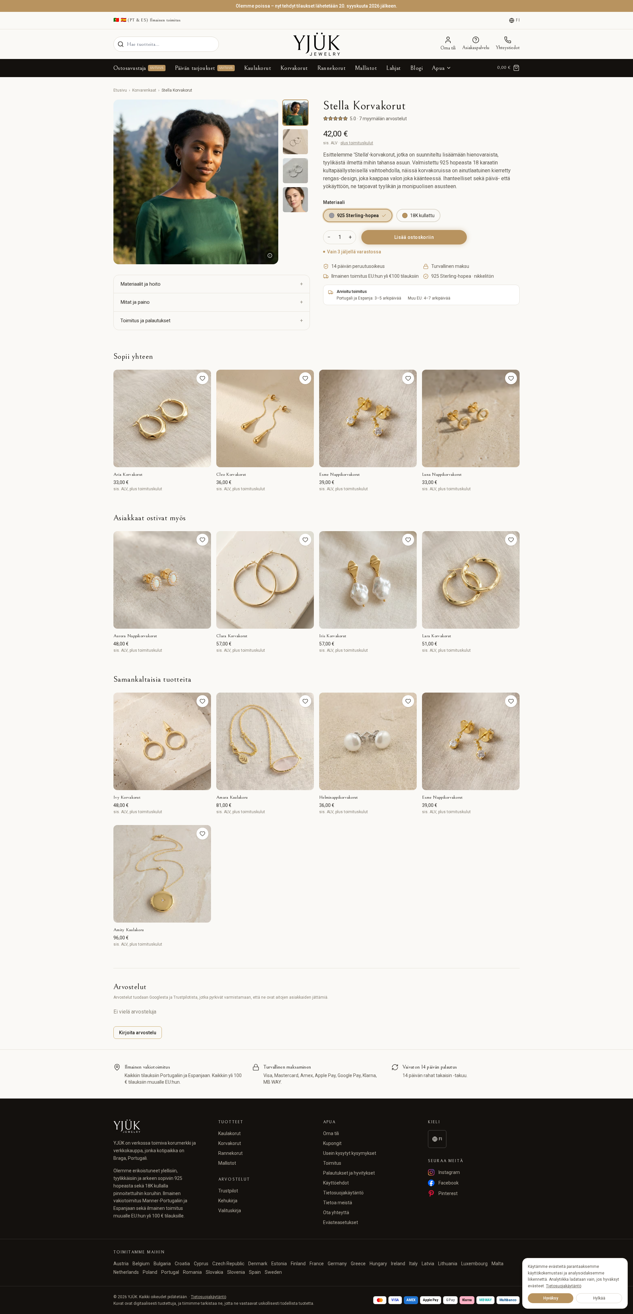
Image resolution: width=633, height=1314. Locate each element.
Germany (337, 1263)
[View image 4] (295, 199)
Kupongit (332, 1143)
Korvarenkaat (144, 90)
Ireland (398, 1263)
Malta (497, 1263)
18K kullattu (422, 215)
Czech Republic (228, 1263)
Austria (121, 1263)
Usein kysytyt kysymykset (349, 1153)
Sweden (273, 1272)
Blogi (416, 68)
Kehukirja (227, 1200)
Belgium (141, 1263)
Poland (150, 1272)
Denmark (257, 1263)
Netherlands (126, 1272)
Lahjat (393, 68)
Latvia (428, 1263)
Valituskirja (229, 1210)
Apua (438, 68)
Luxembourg (474, 1263)
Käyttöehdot (336, 1182)
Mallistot (366, 68)
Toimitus (332, 1163)
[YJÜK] (316, 44)
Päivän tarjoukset (204, 68)
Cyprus (201, 1263)
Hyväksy (550, 1298)
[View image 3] (295, 170)
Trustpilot (228, 1190)
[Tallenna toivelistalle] (202, 378)
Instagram (449, 1172)
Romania (192, 1272)
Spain (255, 1272)
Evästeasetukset (340, 1222)
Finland (298, 1263)
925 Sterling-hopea (358, 215)
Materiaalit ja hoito (140, 284)
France (317, 1263)
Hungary (378, 1263)
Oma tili (331, 1133)
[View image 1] (295, 113)
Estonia (279, 1263)
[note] (269, 255)
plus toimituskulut (357, 143)
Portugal (170, 1272)
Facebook (448, 1182)
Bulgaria (162, 1263)
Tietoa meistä (337, 1202)
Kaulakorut (257, 68)
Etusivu (120, 90)
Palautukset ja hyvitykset (349, 1173)
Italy (413, 1263)
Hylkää (599, 1298)
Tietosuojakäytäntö (343, 1192)
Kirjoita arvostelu (137, 1032)
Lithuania (447, 1263)
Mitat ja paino (135, 302)
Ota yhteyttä (336, 1212)
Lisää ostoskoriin (414, 237)
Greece (358, 1263)
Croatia (182, 1263)
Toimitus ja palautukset (145, 321)
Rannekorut (331, 68)
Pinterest (448, 1193)
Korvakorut (294, 68)
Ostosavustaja (138, 68)
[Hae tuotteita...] (120, 44)
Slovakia (214, 1272)
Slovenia (236, 1272)
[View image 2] (295, 142)
